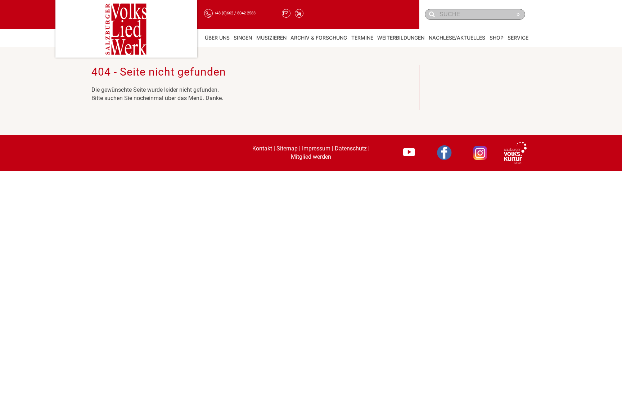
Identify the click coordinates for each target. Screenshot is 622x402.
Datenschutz (351, 148)
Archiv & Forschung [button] (318, 38)
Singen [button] (243, 38)
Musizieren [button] (271, 38)
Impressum (316, 148)
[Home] (126, 29)
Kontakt (262, 148)
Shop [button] (497, 38)
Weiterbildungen (400, 38)
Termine (362, 38)
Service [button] (518, 38)
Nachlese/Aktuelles (457, 38)
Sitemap (287, 148)
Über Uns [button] (217, 38)
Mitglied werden (311, 156)
